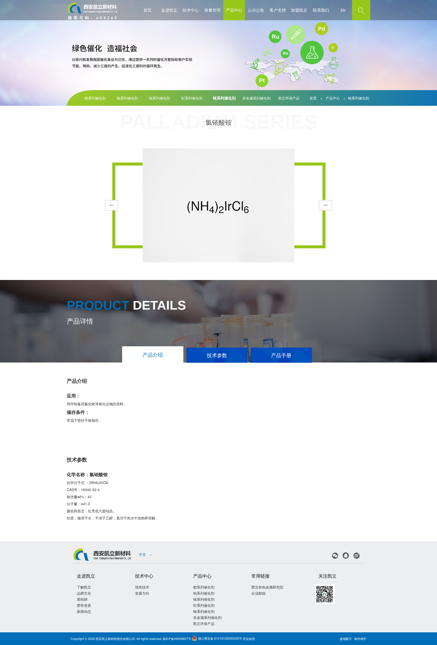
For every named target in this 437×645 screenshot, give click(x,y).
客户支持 (278, 10)
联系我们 (321, 10)
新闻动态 (84, 611)
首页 (147, 10)
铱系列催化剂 (224, 98)
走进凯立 (169, 10)
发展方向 (142, 593)
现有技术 (142, 587)
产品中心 (234, 10)
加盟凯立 (299, 10)
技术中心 (191, 10)
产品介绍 (153, 354)
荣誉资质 (84, 605)
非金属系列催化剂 (256, 97)
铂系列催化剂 (127, 97)
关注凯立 (327, 575)
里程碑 (82, 599)
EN (343, 10)
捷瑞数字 (346, 638)
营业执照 (249, 638)
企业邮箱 (258, 593)
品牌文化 (84, 593)
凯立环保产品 (288, 97)
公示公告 (256, 10)
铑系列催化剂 (159, 97)
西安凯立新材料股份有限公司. (116, 638)
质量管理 (212, 10)
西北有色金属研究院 (267, 587)
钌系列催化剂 (192, 97)
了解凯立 (84, 587)
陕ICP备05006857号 (177, 638)
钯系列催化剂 (95, 97)
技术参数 (217, 355)
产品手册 (281, 355)
